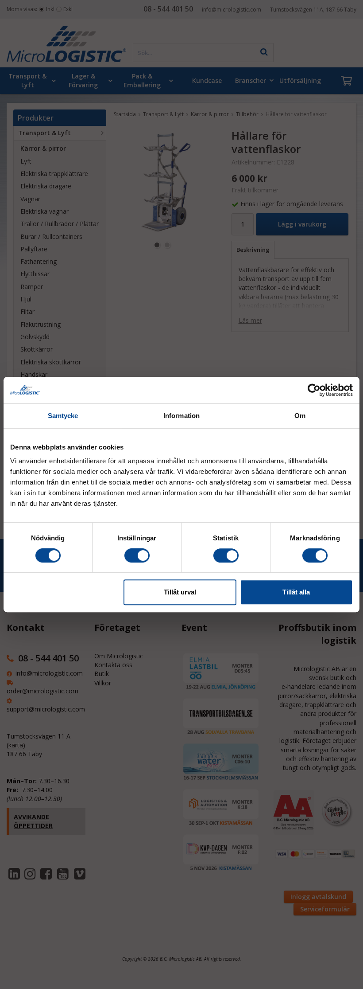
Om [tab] (299, 415)
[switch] (137, 555)
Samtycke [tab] (63, 415)
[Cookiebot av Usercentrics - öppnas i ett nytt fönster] (314, 390)
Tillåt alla (296, 592)
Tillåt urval (180, 592)
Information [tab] (181, 415)
